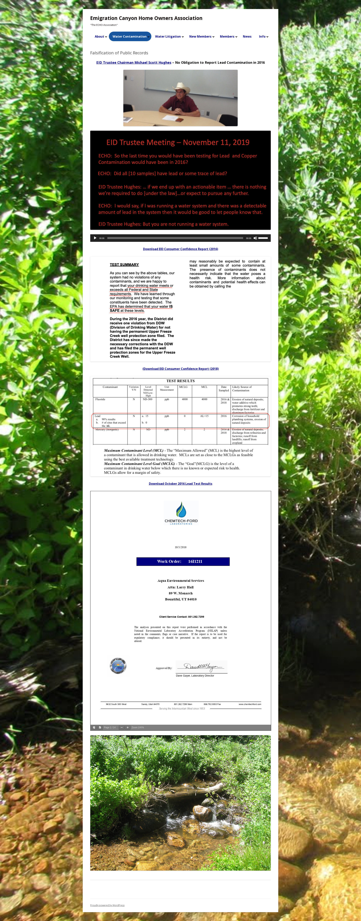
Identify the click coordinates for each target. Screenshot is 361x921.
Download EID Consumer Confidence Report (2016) (180, 249)
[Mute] (255, 238)
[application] (180, 238)
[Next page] (100, 727)
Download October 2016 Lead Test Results (180, 484)
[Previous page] (94, 727)
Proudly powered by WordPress (107, 905)
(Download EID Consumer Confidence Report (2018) (181, 369)
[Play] (95, 238)
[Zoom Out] (121, 727)
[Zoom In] (127, 727)
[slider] (263, 237)
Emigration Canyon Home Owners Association (146, 18)
